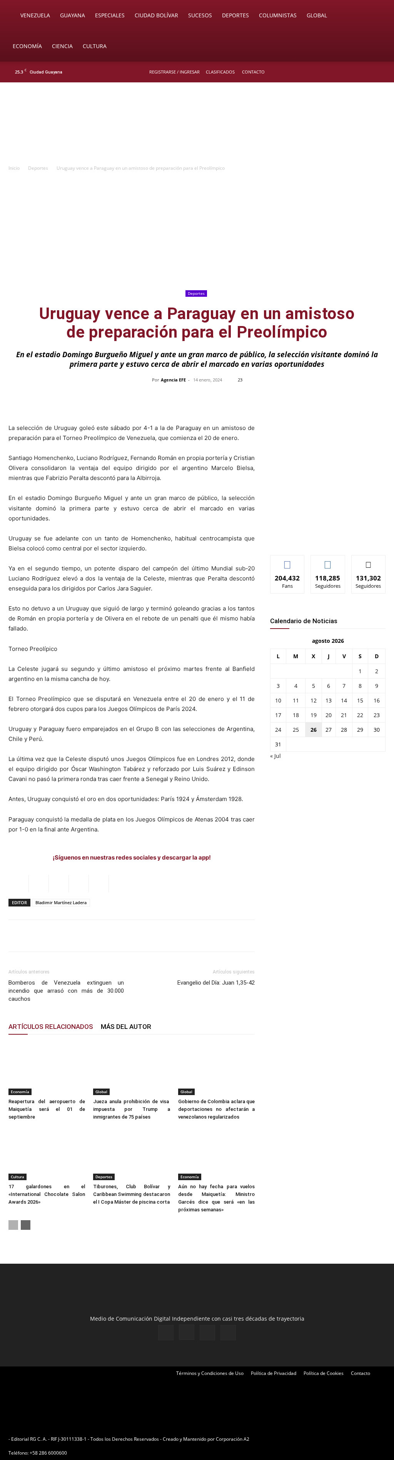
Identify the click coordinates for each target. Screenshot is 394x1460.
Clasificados (220, 72)
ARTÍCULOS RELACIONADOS (50, 1026)
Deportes (235, 15)
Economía (27, 46)
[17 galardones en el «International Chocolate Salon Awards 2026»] (46, 1153)
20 (329, 715)
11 (296, 700)
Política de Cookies (324, 1373)
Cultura (95, 46)
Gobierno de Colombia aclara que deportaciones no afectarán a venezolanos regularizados (216, 1109)
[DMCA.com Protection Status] (310, 1439)
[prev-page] (13, 1225)
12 (314, 700)
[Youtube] (380, 72)
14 (344, 700)
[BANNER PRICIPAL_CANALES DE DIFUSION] (197, 126)
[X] (368, 72)
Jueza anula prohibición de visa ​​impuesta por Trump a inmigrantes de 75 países (131, 1109)
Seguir (328, 561)
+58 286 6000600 (48, 1453)
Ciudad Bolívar (156, 15)
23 (377, 715)
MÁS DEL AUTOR (126, 1026)
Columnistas (278, 15)
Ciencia (62, 46)
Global (317, 15)
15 (360, 700)
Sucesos (200, 15)
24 (278, 729)
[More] (359, 397)
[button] (377, 16)
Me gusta (287, 561)
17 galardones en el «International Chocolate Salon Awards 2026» (46, 1194)
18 (296, 715)
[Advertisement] (197, 230)
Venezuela (35, 15)
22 (360, 715)
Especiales (110, 15)
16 (377, 700)
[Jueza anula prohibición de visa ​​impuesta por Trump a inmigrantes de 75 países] (131, 1068)
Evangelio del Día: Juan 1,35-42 (216, 982)
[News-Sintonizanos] (328, 536)
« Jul (275, 755)
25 (296, 729)
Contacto (253, 72)
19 (314, 715)
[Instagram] (355, 72)
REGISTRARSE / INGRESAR (174, 72)
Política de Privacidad (273, 1373)
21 (344, 715)
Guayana (72, 15)
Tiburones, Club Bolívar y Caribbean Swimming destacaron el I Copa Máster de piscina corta (131, 1194)
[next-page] (25, 1225)
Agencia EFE (173, 380)
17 (278, 715)
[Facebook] (342, 72)
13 (329, 700)
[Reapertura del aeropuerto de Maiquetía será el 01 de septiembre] (46, 1068)
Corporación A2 (232, 1439)
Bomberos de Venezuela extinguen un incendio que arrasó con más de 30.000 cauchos (66, 990)
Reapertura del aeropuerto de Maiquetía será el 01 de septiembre (46, 1109)
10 (278, 700)
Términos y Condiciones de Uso (210, 1373)
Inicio (14, 168)
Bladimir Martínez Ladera (61, 902)
